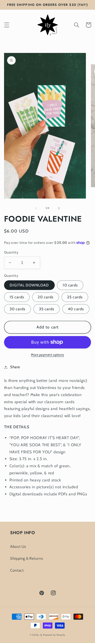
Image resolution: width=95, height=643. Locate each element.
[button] (6, 25)
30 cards (17, 309)
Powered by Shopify (54, 635)
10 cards (70, 285)
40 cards (76, 309)
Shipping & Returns (26, 558)
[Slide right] (59, 208)
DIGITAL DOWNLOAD (29, 285)
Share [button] (15, 367)
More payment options (47, 355)
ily (41, 635)
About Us (18, 546)
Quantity (11, 252)
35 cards (46, 309)
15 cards (17, 297)
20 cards (45, 297)
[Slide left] (36, 208)
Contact (17, 570)
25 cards (74, 297)
